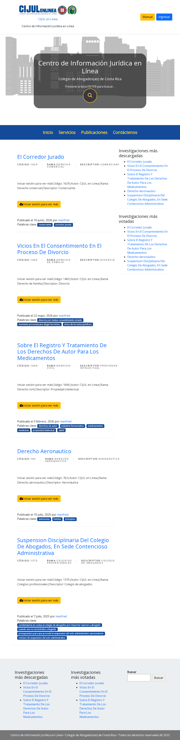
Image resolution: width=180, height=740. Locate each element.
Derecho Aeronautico (44, 451)
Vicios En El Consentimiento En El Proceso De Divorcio (59, 249)
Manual (148, 17)
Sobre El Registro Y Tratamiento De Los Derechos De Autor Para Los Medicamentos (62, 351)
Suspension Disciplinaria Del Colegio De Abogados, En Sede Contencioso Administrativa (63, 546)
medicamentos (95, 425)
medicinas (24, 430)
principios (70, 519)
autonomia (44, 519)
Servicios (67, 132)
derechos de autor (48, 425)
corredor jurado (63, 224)
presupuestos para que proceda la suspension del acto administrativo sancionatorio (61, 633)
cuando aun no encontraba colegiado (37, 629)
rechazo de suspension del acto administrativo (42, 637)
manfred (63, 220)
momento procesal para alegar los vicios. (39, 324)
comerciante (45, 224)
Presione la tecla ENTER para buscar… (90, 86)
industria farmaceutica (72, 425)
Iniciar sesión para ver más (40, 204)
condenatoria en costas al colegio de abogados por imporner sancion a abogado (60, 625)
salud (61, 430)
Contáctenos (125, 132)
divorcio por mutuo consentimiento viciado (60, 320)
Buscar (131, 672)
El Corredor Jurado (40, 156)
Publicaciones (94, 132)
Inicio (48, 132)
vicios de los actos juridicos (78, 324)
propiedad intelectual (43, 430)
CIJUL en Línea (47, 19)
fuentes (57, 519)
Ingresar (164, 17)
